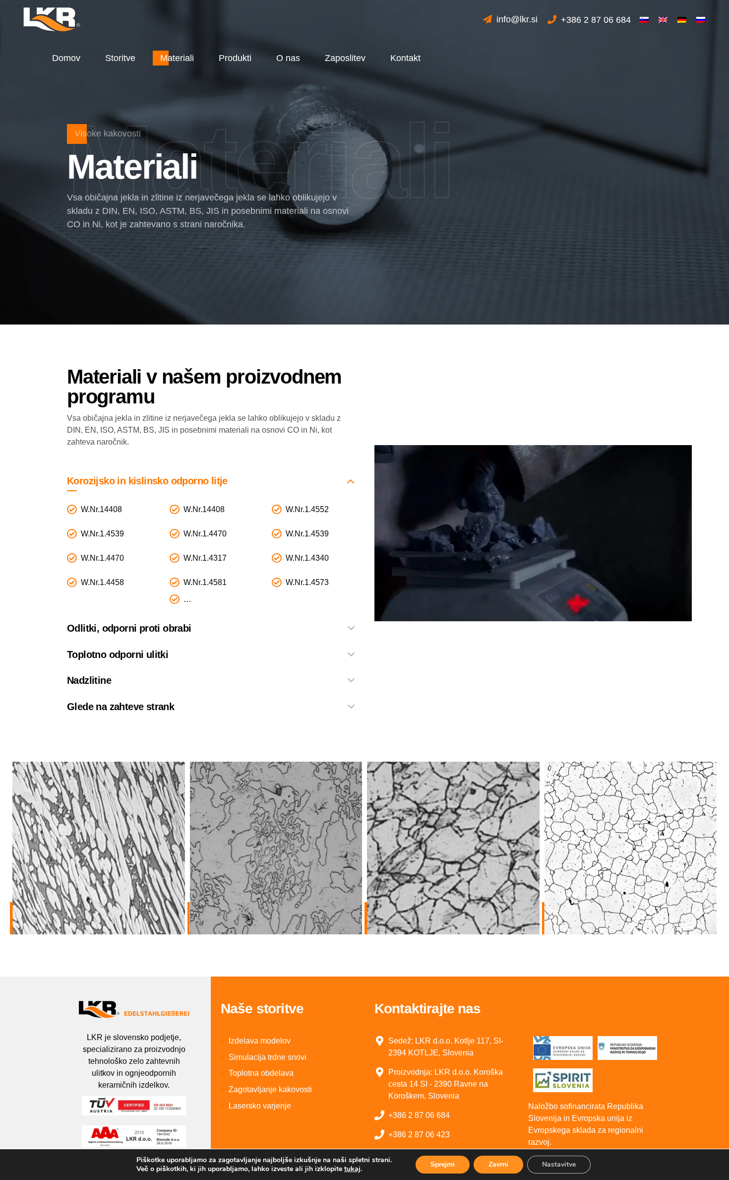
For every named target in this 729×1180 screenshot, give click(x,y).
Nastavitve (559, 1164)
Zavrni (498, 1164)
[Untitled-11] (627, 1048)
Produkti (235, 58)
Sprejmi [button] (442, 1164)
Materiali (177, 58)
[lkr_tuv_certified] (134, 1105)
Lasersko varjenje (260, 1106)
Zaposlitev (345, 58)
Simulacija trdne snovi (267, 1057)
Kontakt (405, 58)
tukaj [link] (352, 1169)
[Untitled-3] (134, 1008)
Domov (66, 58)
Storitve (120, 58)
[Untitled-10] (563, 1080)
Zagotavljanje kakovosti (270, 1089)
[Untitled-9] (563, 1048)
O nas (288, 58)
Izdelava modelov (260, 1041)
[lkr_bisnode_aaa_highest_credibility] (134, 1136)
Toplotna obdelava (261, 1073)
